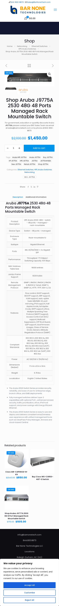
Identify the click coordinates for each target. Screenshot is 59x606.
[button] (49, 74)
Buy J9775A (48, 157)
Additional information (36, 197)
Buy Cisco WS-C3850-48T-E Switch (42, 478)
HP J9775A (13, 161)
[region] (29, 582)
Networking (22, 46)
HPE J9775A (24, 161)
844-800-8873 (17, 2)
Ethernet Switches (39, 46)
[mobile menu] (55, 9)
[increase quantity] (19, 148)
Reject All (29, 600)
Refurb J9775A (29, 164)
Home (9, 46)
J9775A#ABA (45, 161)
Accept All (29, 585)
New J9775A (16, 164)
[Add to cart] (25, 452)
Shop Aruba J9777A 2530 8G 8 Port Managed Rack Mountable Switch (16, 516)
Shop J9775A (43, 164)
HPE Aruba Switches (27, 49)
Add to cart (39, 148)
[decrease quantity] (7, 148)
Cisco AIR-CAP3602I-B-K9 (16, 473)
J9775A (34, 161)
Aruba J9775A (34, 157)
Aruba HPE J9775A (19, 157)
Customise (29, 592)
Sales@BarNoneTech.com (38, 2)
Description (18, 197)
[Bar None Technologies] (29, 10)
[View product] (25, 456)
